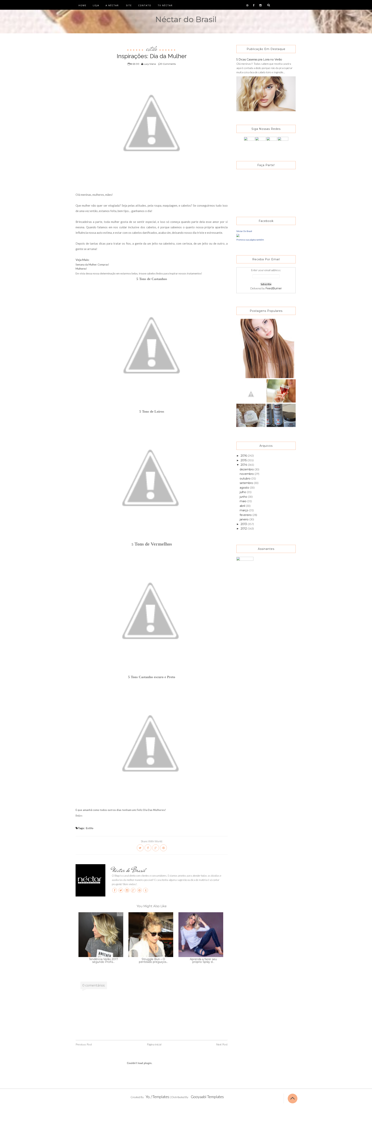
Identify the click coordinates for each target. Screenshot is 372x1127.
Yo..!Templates (157, 1096)
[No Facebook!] (249, 142)
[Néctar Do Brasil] (237, 235)
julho (243, 492)
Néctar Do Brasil (244, 231)
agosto (245, 487)
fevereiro (246, 515)
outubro (245, 478)
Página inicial (154, 1044)
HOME (82, 5)
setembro (247, 483)
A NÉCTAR (112, 5)
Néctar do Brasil (186, 19)
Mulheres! (81, 268)
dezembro (247, 469)
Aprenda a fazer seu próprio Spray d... (203, 960)
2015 (244, 460)
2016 (244, 455)
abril (243, 506)
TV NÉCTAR (165, 5)
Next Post (222, 1044)
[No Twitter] (260, 142)
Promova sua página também (250, 240)
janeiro (244, 519)
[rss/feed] (283, 142)
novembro (247, 474)
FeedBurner (273, 288)
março (244, 510)
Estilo (151, 48)
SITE (129, 5)
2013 (244, 524)
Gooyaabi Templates (207, 1096)
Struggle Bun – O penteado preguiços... (153, 960)
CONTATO (144, 5)
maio (243, 501)
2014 (244, 464)
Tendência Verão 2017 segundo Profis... (103, 960)
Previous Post (84, 1044)
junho (244, 496)
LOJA (96, 5)
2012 (244, 528)
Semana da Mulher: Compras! (92, 264)
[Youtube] (271, 142)
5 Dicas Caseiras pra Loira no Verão (259, 59)
